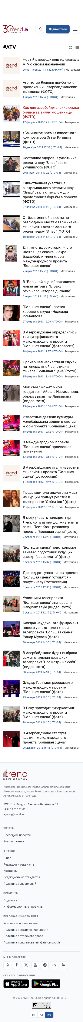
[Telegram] (45, 965)
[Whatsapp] (7, 965)
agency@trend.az (13, 814)
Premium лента (13, 841)
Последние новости (17, 835)
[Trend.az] (16, 29)
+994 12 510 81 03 (14, 809)
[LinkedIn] (54, 965)
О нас (7, 858)
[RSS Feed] (63, 965)
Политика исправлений (19, 883)
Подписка (10, 900)
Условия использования (20, 923)
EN (33, 1014)
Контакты (10, 870)
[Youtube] (35, 965)
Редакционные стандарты (21, 877)
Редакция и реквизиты (19, 864)
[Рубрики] (75, 29)
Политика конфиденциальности (25, 929)
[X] (26, 965)
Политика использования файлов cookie (31, 942)
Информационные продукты (23, 906)
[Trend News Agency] (15, 774)
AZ (41, 1014)
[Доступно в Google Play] (45, 983)
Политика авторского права (23, 936)
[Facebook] (16, 965)
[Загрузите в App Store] (16, 983)
